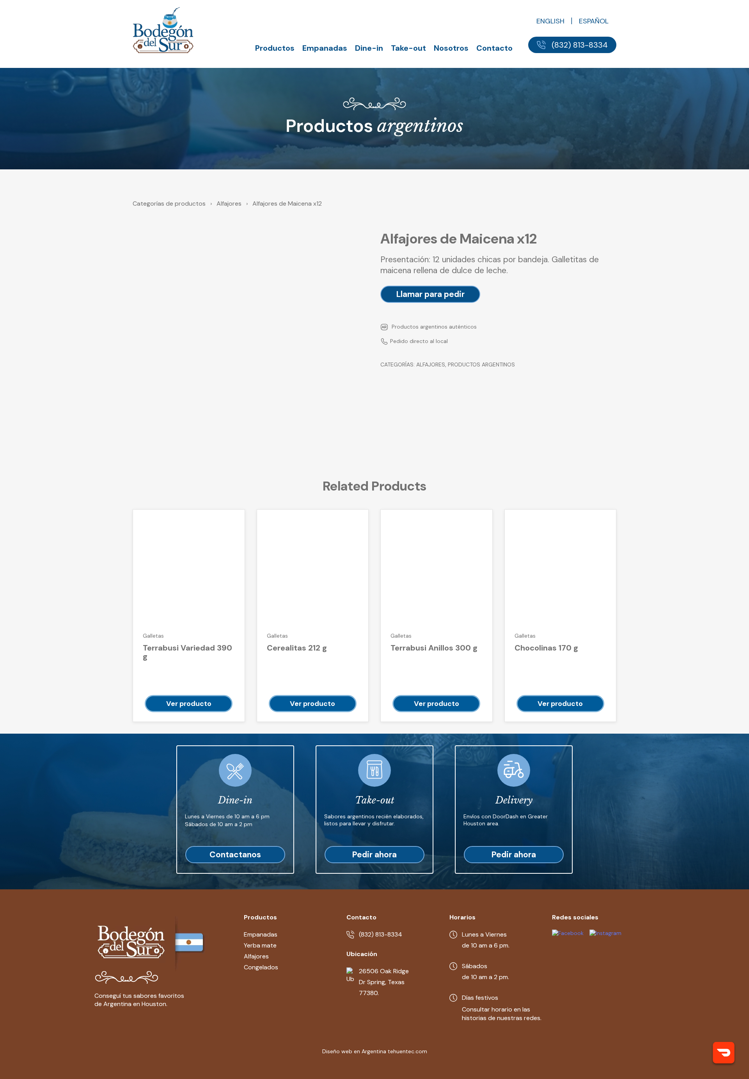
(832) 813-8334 (580, 45)
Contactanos (235, 854)
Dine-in (369, 48)
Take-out (408, 48)
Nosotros (451, 48)
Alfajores (229, 203)
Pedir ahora (374, 854)
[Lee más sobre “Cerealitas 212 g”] (313, 703)
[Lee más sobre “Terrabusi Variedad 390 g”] (189, 703)
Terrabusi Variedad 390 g (187, 652)
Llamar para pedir (430, 294)
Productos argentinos (481, 364)
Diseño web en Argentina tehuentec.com (374, 1051)
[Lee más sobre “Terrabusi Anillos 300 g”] (436, 703)
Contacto (494, 48)
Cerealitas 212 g (297, 648)
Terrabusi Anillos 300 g (433, 648)
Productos (275, 48)
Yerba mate (260, 945)
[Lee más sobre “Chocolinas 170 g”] (560, 703)
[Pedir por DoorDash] (723, 1053)
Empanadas (324, 48)
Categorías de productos (169, 203)
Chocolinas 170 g (546, 648)
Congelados (261, 967)
